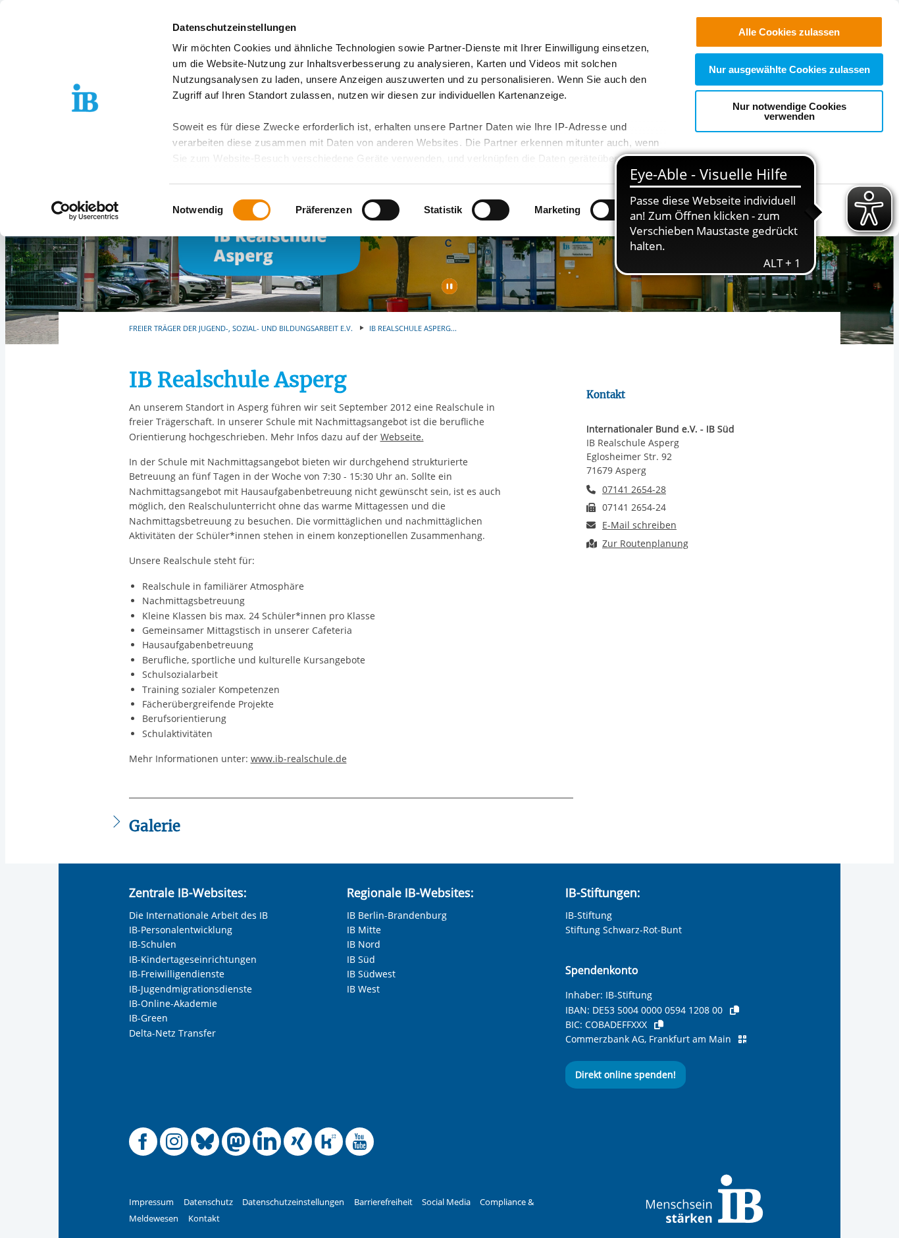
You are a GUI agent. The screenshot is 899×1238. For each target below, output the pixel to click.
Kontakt (204, 1218)
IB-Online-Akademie (173, 1003)
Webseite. (402, 436)
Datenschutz (208, 1202)
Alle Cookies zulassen (789, 32)
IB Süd (361, 959)
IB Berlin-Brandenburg (397, 915)
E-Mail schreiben (639, 525)
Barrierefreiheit (383, 1202)
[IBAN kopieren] (734, 1010)
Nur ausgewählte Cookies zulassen (789, 69)
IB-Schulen (152, 944)
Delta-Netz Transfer (172, 1033)
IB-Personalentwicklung (180, 929)
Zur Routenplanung (645, 543)
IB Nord (363, 944)
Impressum (151, 1202)
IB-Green (148, 1018)
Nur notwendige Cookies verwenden (789, 111)
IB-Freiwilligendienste (176, 973)
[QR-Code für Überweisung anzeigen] (742, 1039)
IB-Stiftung (588, 915)
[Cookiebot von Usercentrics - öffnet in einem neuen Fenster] (85, 210)
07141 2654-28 (634, 489)
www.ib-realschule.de (299, 758)
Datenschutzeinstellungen (293, 1202)
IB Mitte (364, 929)
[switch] (380, 209)
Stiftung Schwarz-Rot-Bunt (623, 929)
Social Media (446, 1202)
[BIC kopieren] (658, 1024)
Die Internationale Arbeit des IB (198, 915)
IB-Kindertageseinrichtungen (193, 959)
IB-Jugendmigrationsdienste (190, 989)
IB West (363, 989)
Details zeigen (685, 210)
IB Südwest (371, 973)
